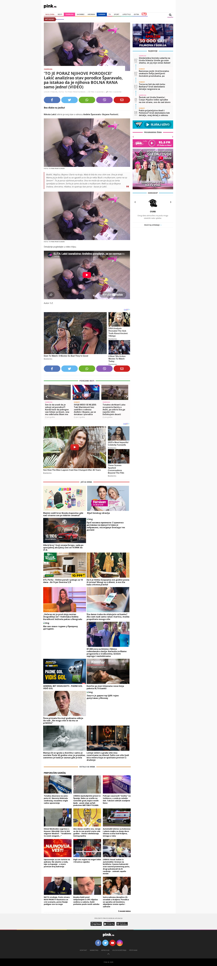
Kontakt (83, 950)
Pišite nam (133, 950)
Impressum (105, 950)
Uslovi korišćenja (119, 950)
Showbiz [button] (80, 14)
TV (109, 14)
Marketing (94, 950)
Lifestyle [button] (127, 14)
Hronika (91, 14)
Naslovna (49, 14)
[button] (47, 396)
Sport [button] (116, 14)
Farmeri (101, 14)
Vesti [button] (60, 14)
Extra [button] (136, 14)
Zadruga (69, 14)
